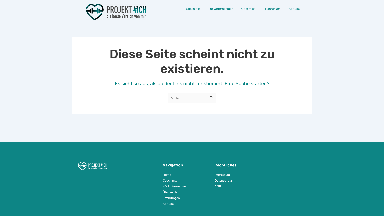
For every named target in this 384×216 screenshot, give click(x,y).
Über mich (248, 8)
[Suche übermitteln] (211, 95)
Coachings (193, 8)
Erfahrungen (272, 8)
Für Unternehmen (220, 8)
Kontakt (294, 8)
